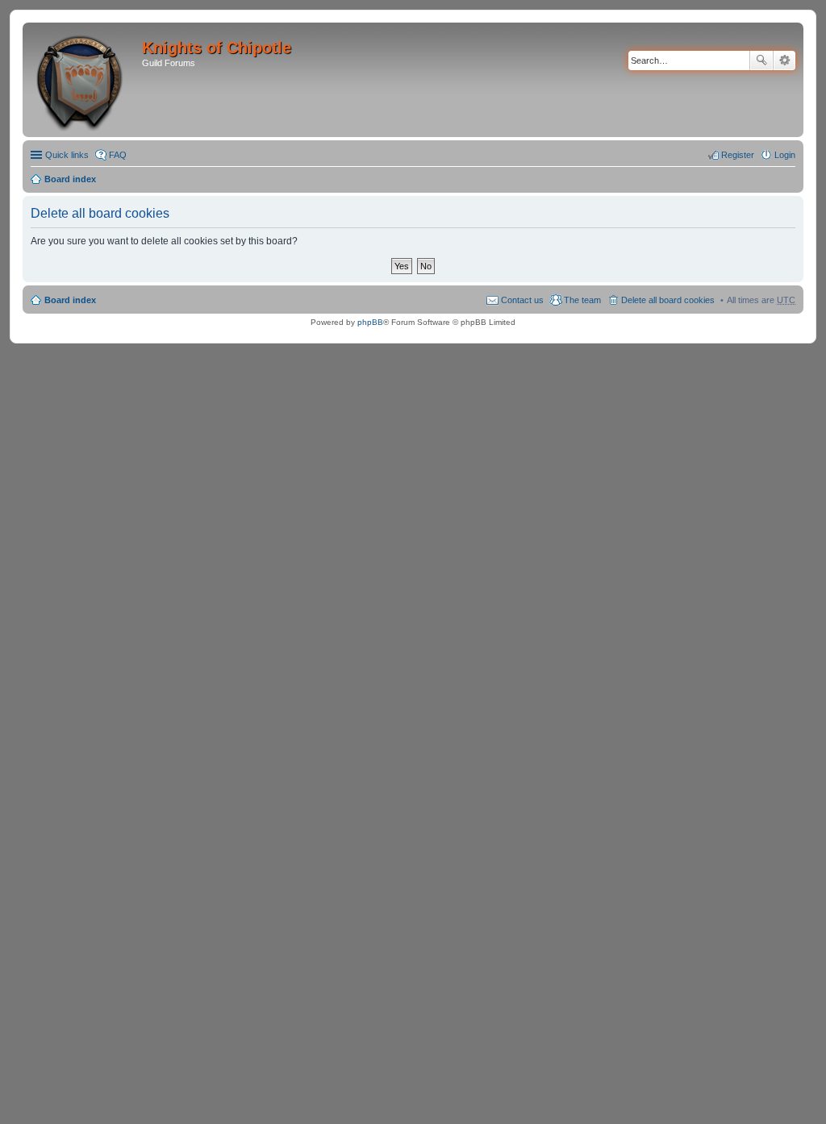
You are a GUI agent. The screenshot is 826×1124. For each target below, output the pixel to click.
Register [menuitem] (737, 155)
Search (761, 60)
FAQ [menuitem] (118, 155)
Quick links (67, 155)
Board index (70, 179)
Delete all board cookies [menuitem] (668, 300)
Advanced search (784, 60)
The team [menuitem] (582, 300)
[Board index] (84, 80)
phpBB (370, 322)
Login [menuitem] (784, 155)
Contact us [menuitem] (522, 300)
